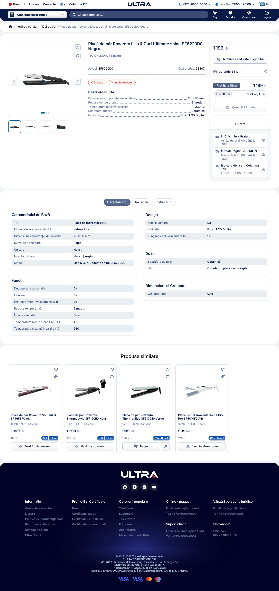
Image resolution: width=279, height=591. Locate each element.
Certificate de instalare (88, 519)
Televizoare (127, 519)
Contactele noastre (38, 508)
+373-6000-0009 (184, 536)
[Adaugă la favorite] (77, 47)
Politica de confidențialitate (44, 519)
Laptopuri (126, 513)
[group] (117, 202)
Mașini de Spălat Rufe (134, 535)
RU (267, 4)
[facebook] (125, 487)
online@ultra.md (187, 508)
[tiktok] (144, 487)
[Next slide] (77, 81)
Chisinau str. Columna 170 (225, 532)
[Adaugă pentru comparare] (77, 56)
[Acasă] (139, 4)
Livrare (30, 513)
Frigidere (125, 524)
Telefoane (126, 508)
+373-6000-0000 (184, 513)
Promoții (78, 508)
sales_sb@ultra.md (235, 508)
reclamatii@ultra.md (189, 531)
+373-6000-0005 (231, 513)
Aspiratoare (127, 529)
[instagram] (135, 487)
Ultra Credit (33, 535)
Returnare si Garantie (40, 524)
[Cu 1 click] (166, 446)
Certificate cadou (84, 513)
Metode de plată (36, 529)
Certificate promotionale (89, 524)
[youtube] (154, 487)
